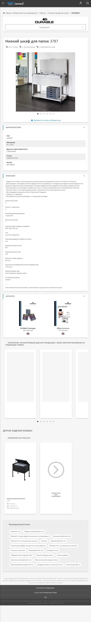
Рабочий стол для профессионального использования (30, 536)
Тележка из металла (18, 550)
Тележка (44, 541)
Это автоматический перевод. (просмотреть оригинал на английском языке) (33, 288)
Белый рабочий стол (36, 550)
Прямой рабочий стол (58, 541)
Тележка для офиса (73, 565)
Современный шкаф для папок (21, 555)
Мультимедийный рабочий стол (22, 565)
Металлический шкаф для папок (46, 560)
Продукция (44, 27)
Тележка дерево (62, 555)
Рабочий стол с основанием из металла (63, 546)
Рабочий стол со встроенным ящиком (24, 541)
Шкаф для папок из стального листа (49, 565)
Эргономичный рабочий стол (21, 560)
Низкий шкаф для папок (44, 555)
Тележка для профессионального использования (28, 546)
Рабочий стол (15, 531)
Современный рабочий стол (34, 531)
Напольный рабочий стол (62, 536)
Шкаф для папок (52, 550)
